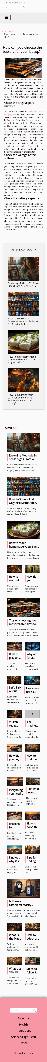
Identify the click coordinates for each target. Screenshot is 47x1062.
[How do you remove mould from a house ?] (32, 568)
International (23, 1030)
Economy (23, 1018)
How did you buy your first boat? (15, 761)
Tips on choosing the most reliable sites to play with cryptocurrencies (22, 625)
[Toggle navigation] (7, 17)
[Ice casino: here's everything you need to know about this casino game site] (32, 680)
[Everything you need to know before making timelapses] (15, 781)
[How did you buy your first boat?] (14, 747)
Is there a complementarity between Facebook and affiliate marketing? (23, 906)
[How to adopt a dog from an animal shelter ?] (32, 927)
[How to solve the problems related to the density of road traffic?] (32, 815)
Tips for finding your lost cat (32, 863)
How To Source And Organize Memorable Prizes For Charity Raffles (23, 321)
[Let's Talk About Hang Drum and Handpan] (14, 679)
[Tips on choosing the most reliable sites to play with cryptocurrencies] (23, 607)
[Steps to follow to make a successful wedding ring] (32, 960)
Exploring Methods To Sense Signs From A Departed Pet (23, 285)
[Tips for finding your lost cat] (32, 849)
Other (12, 31)
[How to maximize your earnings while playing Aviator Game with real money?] (23, 380)
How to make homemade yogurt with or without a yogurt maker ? (22, 359)
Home (4, 31)
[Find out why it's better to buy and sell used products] (14, 849)
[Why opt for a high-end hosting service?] (32, 646)
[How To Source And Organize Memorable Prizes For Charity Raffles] (23, 304)
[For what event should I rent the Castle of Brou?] (33, 781)
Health (23, 1024)
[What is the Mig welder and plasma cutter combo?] (14, 927)
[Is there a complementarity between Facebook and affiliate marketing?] (23, 888)
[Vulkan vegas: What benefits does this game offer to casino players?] (14, 714)
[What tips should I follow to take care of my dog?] (14, 960)
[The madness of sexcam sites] (32, 714)
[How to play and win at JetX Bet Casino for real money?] (14, 646)
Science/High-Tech (23, 1037)
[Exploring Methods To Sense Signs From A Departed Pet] (23, 269)
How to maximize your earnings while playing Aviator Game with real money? (20, 399)
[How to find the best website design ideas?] (32, 747)
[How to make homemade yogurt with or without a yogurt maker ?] (23, 342)
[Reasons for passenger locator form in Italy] (14, 815)
